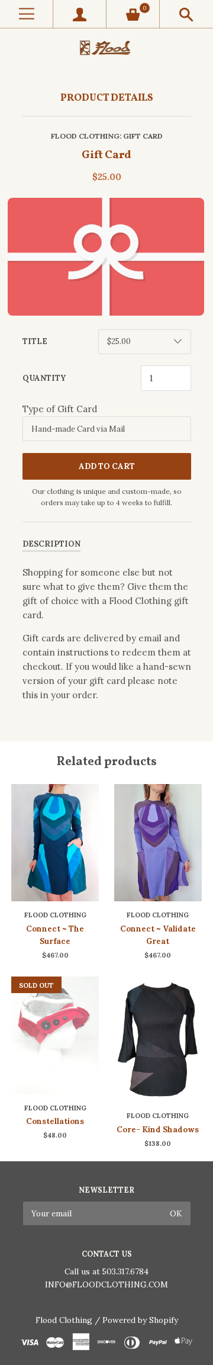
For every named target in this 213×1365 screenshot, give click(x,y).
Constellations (55, 1121)
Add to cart (107, 466)
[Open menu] (26, 14)
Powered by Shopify (140, 1320)
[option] (106, 257)
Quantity (44, 378)
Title (34, 341)
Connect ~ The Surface (55, 935)
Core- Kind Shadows (158, 1130)
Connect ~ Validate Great (158, 935)
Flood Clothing (85, 135)
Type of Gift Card (59, 409)
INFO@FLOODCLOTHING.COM (106, 1284)
